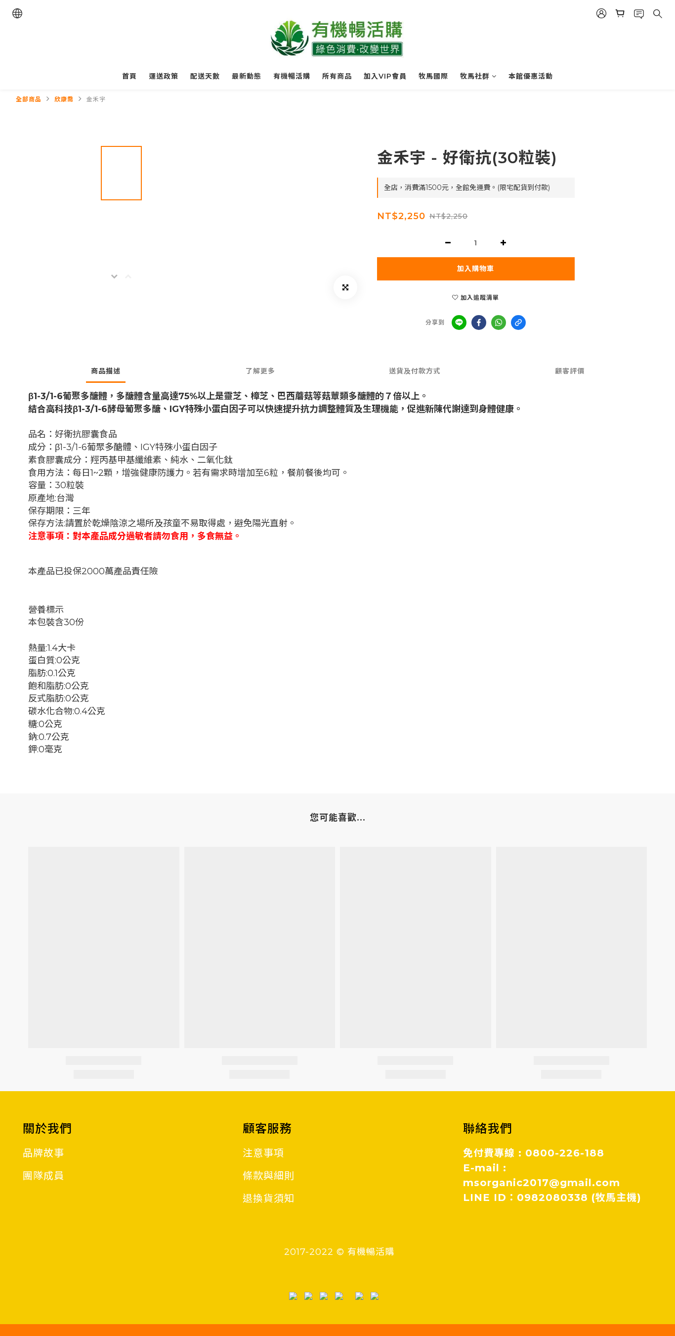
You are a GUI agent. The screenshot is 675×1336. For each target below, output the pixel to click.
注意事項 (263, 1153)
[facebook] (478, 322)
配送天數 (205, 76)
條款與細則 (269, 1176)
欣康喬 (64, 99)
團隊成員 (43, 1176)
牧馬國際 (433, 76)
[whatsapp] (498, 322)
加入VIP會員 (385, 76)
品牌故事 (43, 1153)
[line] (459, 322)
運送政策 (163, 76)
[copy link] (518, 322)
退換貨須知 (269, 1198)
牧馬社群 (475, 76)
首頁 (129, 76)
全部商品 (29, 99)
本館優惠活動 (530, 76)
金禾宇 (96, 99)
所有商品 (337, 76)
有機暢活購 (291, 76)
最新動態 (246, 76)
